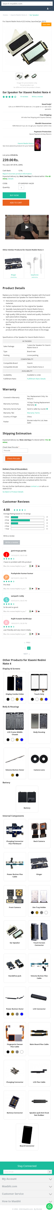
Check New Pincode (10, 447)
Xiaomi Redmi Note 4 (18, 15)
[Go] (50, 1172)
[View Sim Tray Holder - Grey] (41, 912)
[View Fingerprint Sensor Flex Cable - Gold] (12, 1051)
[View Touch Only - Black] (32, 699)
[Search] (50, 4)
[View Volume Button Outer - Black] (17, 775)
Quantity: (6, 187)
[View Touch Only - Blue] (46, 699)
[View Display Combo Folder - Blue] (21, 699)
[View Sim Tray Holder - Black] (32, 912)
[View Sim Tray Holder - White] (46, 912)
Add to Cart (16, 202)
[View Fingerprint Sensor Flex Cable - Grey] (17, 1051)
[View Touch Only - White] (37, 699)
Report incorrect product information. (17, 173)
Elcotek (39, 1209)
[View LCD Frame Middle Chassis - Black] (8, 739)
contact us (35, 486)
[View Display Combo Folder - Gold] (17, 699)
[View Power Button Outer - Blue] (21, 1014)
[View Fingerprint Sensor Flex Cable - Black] (8, 1051)
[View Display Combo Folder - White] (12, 699)
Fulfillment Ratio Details (36, 379)
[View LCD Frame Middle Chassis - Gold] (17, 739)
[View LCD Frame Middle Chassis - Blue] (21, 739)
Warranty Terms (33, 413)
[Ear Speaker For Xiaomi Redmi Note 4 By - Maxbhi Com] (27, 47)
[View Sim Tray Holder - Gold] (37, 912)
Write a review (37, 96)
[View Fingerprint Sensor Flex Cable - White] (21, 1051)
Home (5, 15)
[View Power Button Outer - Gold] (12, 1014)
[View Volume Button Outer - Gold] (12, 775)
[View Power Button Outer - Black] (8, 1014)
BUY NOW (14, 195)
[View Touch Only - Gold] (41, 699)
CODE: (5, 183)
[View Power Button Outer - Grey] (17, 1014)
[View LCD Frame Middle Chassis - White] (12, 739)
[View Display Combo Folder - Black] (8, 699)
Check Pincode (13, 458)
